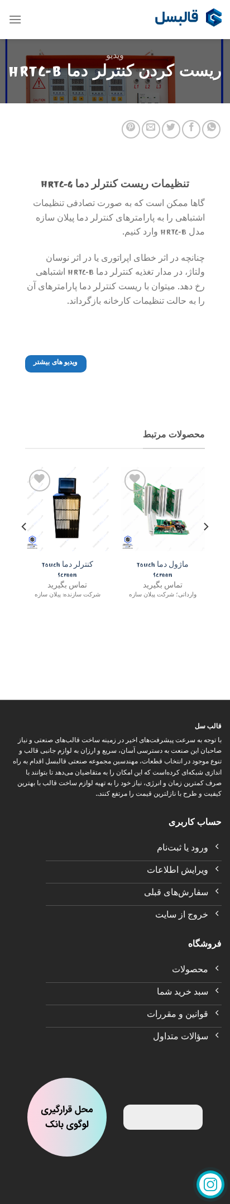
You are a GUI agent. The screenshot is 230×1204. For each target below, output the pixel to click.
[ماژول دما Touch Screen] (163, 509)
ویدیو (115, 57)
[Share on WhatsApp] (211, 129)
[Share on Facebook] (191, 129)
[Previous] (205, 549)
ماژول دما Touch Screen (163, 571)
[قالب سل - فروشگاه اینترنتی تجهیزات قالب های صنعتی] (188, 19)
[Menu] (15, 19)
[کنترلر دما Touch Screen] (67, 509)
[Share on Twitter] (171, 129)
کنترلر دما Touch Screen (67, 571)
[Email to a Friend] (151, 129)
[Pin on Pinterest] (131, 129)
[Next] (24, 549)
